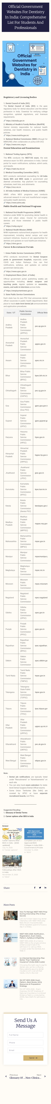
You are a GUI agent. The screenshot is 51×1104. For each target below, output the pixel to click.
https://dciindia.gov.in (15, 121)
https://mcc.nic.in (13, 187)
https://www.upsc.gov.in (16, 271)
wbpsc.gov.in (40, 761)
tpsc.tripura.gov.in (42, 709)
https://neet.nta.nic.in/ (15, 169)
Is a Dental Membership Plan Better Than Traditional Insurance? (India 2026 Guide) (32, 960)
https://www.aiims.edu (15, 203)
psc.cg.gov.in (40, 391)
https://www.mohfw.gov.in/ (17, 135)
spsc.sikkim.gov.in (42, 661)
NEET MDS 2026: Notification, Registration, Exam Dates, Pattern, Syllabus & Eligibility (32, 936)
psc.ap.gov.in (40, 326)
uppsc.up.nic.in (41, 726)
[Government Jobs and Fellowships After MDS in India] (12, 861)
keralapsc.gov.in (42, 506)
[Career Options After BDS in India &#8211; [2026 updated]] (12, 833)
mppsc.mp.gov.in (42, 524)
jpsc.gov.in (39, 473)
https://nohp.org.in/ (14, 226)
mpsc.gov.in (40, 541)
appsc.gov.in (40, 344)
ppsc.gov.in (39, 629)
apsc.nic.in (39, 360)
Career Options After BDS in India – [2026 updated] (11, 843)
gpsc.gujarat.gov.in (43, 421)
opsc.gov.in (39, 613)
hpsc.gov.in (39, 437)
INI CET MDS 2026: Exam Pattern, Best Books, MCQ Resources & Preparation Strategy (31, 983)
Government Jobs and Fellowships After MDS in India (11, 870)
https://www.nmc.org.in (16, 144)
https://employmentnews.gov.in (19, 291)
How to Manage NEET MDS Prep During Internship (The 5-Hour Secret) (33, 914)
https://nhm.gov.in (14, 243)
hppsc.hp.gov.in (41, 455)
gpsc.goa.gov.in (41, 406)
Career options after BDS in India (20, 816)
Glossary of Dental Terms (16, 813)
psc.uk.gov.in (40, 744)
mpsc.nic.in (40, 570)
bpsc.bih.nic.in (41, 375)
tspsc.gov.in (40, 692)
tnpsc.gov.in (40, 676)
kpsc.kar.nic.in (41, 489)
